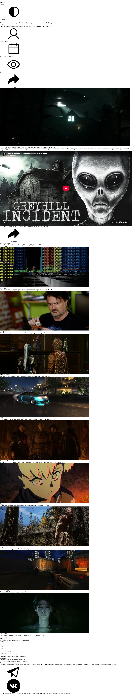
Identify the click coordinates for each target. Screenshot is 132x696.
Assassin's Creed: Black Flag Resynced (11, 664)
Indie (1, 21)
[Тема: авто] (14, 12)
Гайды (2, 646)
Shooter (20, 245)
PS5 (40, 245)
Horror (10, 245)
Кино (1, 648)
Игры (1, 245)
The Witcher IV (96, 664)
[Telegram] (66, 672)
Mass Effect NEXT (48, 664)
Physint (56, 664)
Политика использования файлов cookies (12, 659)
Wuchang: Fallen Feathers (108, 664)
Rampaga (2, 2)
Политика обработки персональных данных (13, 661)
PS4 (31, 245)
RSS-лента (3, 653)
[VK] (66, 686)
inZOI (41, 664)
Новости (35, 245)
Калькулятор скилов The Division (10, 655)
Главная (2, 19)
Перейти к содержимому (7, 1)
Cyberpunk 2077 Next (29, 664)
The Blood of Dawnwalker (72, 664)
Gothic (37, 664)
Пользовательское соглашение (9, 663)
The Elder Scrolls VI (86, 664)
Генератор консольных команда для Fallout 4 (13, 656)
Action (27, 245)
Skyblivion (61, 664)
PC (24, 245)
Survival (14, 245)
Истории (2, 645)
